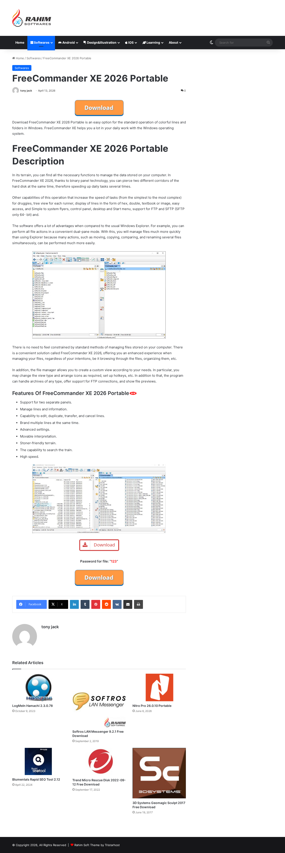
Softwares (41, 42)
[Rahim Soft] (31, 18)
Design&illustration (101, 42)
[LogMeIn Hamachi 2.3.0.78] (39, 687)
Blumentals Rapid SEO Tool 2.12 (36, 779)
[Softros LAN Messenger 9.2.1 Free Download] (99, 700)
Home (19, 42)
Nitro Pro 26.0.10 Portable (151, 706)
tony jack (26, 90)
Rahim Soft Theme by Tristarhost (97, 845)
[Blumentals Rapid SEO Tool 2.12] (39, 761)
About (173, 42)
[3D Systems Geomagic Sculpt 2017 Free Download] (159, 773)
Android (68, 42)
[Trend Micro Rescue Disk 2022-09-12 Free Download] (99, 761)
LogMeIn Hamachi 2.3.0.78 (32, 706)
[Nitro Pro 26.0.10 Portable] (159, 687)
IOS (131, 42)
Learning (153, 42)
